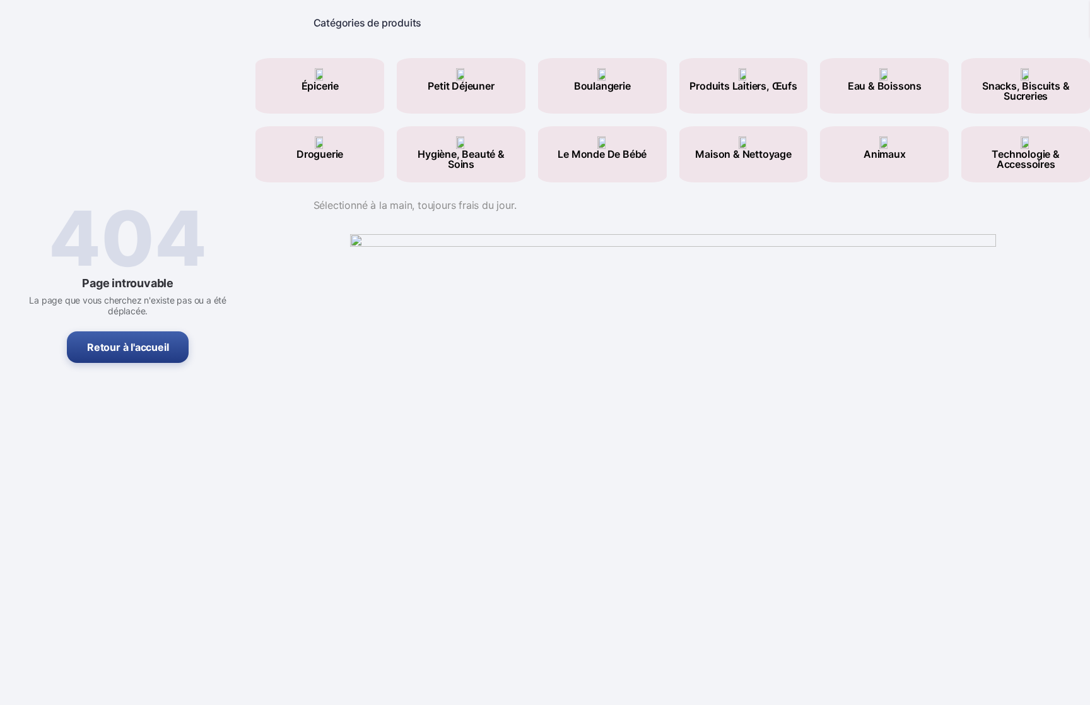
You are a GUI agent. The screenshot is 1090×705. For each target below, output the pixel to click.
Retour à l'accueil (127, 347)
